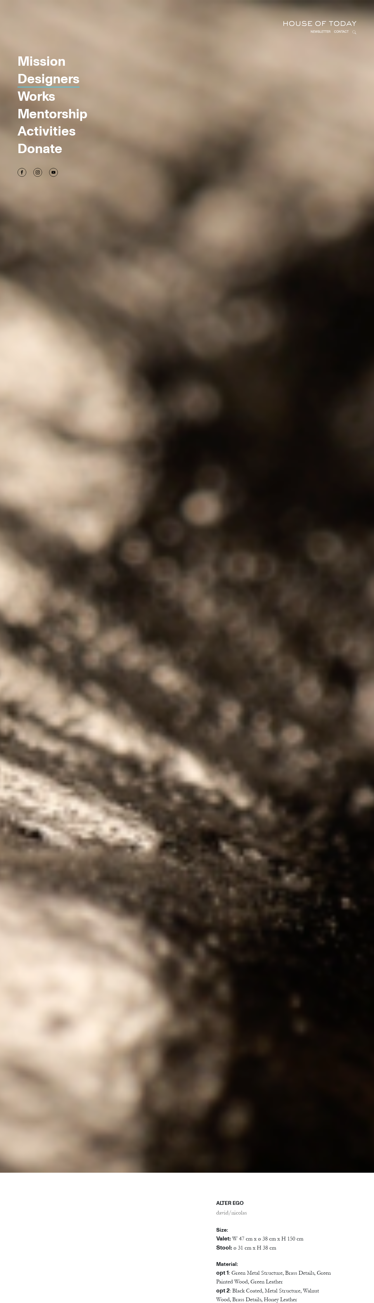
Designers (48, 78)
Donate (40, 148)
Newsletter (320, 32)
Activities (47, 130)
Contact (341, 32)
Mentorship (52, 113)
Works (36, 95)
